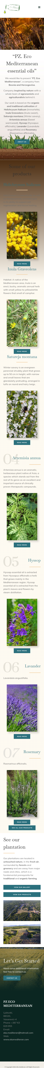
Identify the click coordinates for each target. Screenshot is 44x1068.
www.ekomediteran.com (16, 1039)
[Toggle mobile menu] (39, 7)
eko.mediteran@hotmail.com (18, 1032)
